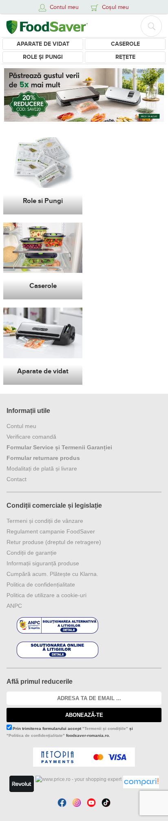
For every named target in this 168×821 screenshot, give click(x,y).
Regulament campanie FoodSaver (51, 531)
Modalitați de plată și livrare (42, 468)
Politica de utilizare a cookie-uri (46, 595)
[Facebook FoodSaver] (62, 802)
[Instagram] (76, 802)
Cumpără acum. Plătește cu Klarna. (52, 574)
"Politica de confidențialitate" (36, 735)
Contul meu (21, 426)
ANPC (14, 605)
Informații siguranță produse (43, 563)
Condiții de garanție (32, 552)
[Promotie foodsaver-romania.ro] (84, 94)
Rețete (125, 57)
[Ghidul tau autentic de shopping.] (141, 782)
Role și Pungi (43, 57)
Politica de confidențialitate (41, 584)
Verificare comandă (31, 436)
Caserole (125, 43)
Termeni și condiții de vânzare (45, 521)
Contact (17, 479)
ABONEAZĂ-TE (84, 715)
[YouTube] (91, 802)
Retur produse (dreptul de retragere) (54, 542)
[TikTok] (106, 802)
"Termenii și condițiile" (105, 728)
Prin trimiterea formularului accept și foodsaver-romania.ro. (70, 732)
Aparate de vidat (43, 43)
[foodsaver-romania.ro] (47, 25)
